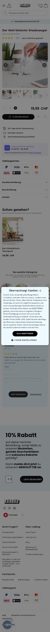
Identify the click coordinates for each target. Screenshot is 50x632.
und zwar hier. (33, 327)
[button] (25, 340)
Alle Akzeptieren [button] (25, 333)
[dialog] (25, 316)
